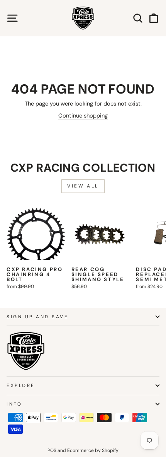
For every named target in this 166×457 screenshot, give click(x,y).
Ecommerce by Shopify (93, 450)
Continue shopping (83, 115)
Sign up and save (38, 317)
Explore (21, 385)
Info (14, 404)
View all (83, 186)
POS (51, 450)
